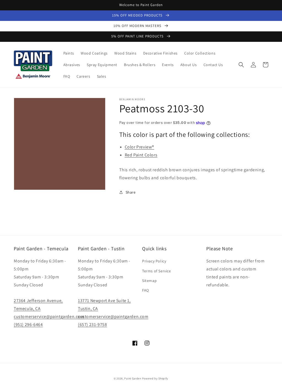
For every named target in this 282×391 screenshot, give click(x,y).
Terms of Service (156, 270)
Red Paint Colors (141, 155)
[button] (241, 65)
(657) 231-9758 (92, 324)
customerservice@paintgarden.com (49, 316)
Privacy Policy (154, 261)
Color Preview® (139, 147)
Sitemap (149, 280)
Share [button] (131, 192)
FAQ (145, 290)
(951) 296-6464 (28, 324)
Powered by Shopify (155, 378)
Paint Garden (132, 378)
